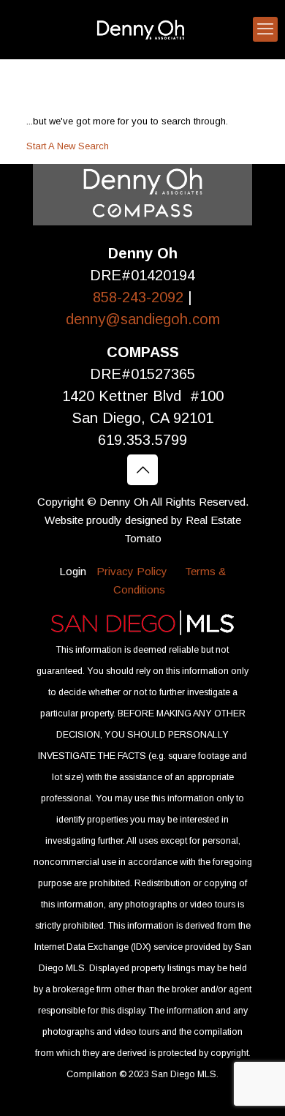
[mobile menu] (265, 29)
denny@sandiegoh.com (143, 319)
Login (72, 571)
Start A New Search (67, 146)
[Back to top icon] (142, 469)
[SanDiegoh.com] (142, 29)
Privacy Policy (131, 571)
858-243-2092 (140, 297)
